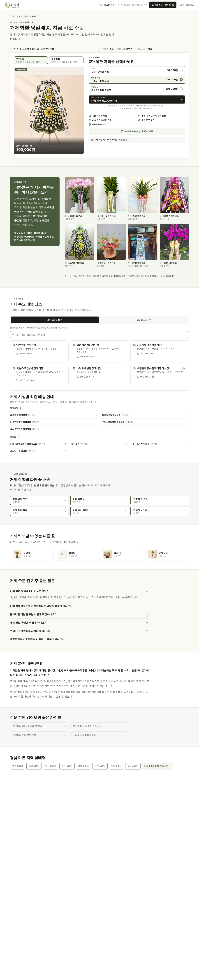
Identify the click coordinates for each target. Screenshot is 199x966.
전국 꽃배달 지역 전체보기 (156, 766)
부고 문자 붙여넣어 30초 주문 (139, 131)
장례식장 (56, 320)
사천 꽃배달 (100, 766)
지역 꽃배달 (24, 16)
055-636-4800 (87, 356)
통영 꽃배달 (83, 766)
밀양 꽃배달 (116, 766)
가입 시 (107, 5)
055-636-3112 (87, 377)
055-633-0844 (26, 380)
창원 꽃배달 (17, 766)
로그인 (181, 5)
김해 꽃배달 (34, 766)
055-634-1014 (147, 353)
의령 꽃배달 (133, 766)
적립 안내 (124, 139)
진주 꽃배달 (67, 766)
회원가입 (190, 5)
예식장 (146, 320)
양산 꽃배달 (50, 766)
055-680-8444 (26, 353)
